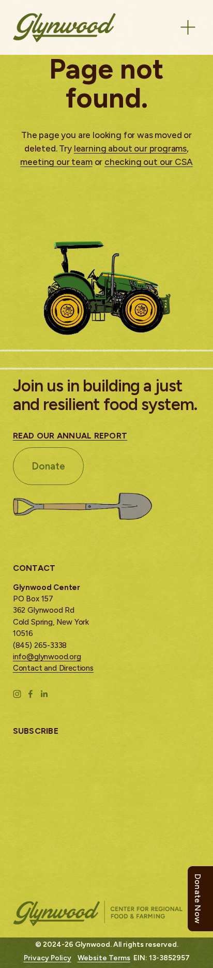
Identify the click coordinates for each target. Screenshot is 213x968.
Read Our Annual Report (70, 436)
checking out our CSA (148, 162)
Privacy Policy (47, 958)
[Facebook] (30, 694)
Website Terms (104, 958)
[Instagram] (17, 694)
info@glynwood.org (47, 656)
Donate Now (198, 899)
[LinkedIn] (44, 694)
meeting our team (56, 162)
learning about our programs (130, 148)
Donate (48, 466)
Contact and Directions (53, 668)
